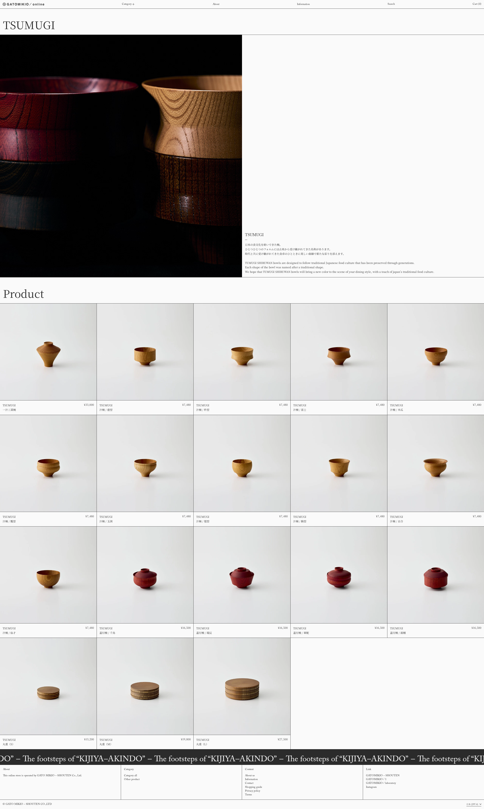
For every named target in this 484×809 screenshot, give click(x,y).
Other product (132, 779)
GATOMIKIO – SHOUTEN (382, 775)
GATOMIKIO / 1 (376, 779)
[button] (391, 4)
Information (251, 779)
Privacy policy (252, 791)
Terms (248, 794)
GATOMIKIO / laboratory (381, 783)
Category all (130, 775)
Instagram (371, 787)
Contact (249, 783)
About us (250, 775)
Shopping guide (253, 787)
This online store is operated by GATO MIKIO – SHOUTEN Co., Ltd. (42, 775)
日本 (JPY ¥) (472, 804)
